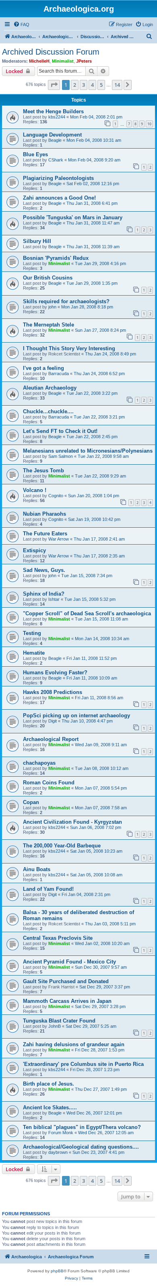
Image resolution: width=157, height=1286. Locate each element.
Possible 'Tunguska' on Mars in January (72, 217)
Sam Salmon (60, 456)
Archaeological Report (50, 739)
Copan (31, 802)
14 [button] (117, 84)
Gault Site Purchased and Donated (66, 981)
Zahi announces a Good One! (59, 198)
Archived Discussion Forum (50, 51)
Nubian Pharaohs (44, 514)
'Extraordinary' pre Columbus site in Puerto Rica (83, 1064)
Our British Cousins (47, 278)
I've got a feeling (43, 368)
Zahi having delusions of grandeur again (73, 1044)
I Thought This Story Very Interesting (69, 348)
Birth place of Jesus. (48, 1084)
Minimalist (63, 61)
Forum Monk (60, 1132)
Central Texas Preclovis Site (58, 938)
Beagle (55, 140)
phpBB (57, 1271)
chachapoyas (39, 763)
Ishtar (54, 599)
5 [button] (101, 84)
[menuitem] (21, 24)
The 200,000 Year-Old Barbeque (62, 846)
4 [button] (92, 84)
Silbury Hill (37, 241)
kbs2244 (56, 116)
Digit (52, 721)
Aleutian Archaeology (49, 388)
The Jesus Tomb (43, 470)
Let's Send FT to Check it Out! (60, 431)
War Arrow (58, 539)
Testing (32, 633)
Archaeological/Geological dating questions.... (81, 1147)
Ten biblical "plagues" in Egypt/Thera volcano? (82, 1127)
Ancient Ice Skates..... (50, 1107)
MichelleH (39, 61)
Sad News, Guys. (44, 570)
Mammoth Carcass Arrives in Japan (67, 1001)
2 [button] (74, 84)
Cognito (55, 495)
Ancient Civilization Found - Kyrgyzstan (72, 822)
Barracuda (58, 373)
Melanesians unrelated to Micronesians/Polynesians (88, 451)
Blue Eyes (35, 154)
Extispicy (34, 550)
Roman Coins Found (48, 783)
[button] (54, 85)
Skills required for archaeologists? (66, 301)
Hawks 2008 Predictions (52, 692)
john (52, 306)
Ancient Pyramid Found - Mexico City (69, 962)
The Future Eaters (45, 534)
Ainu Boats (36, 869)
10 (149, 124)
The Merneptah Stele (48, 325)
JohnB (54, 1026)
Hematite (34, 653)
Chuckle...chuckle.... (48, 411)
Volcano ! (34, 490)
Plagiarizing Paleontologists (58, 178)
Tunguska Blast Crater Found (59, 1021)
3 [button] (83, 84)
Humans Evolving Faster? (55, 673)
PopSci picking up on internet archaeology (76, 715)
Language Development (52, 135)
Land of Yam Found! (48, 889)
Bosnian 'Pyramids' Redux (56, 258)
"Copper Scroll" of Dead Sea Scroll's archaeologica (87, 613)
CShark (55, 159)
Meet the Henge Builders (53, 111)
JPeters (84, 61)
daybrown (58, 1152)
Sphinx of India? (43, 594)
